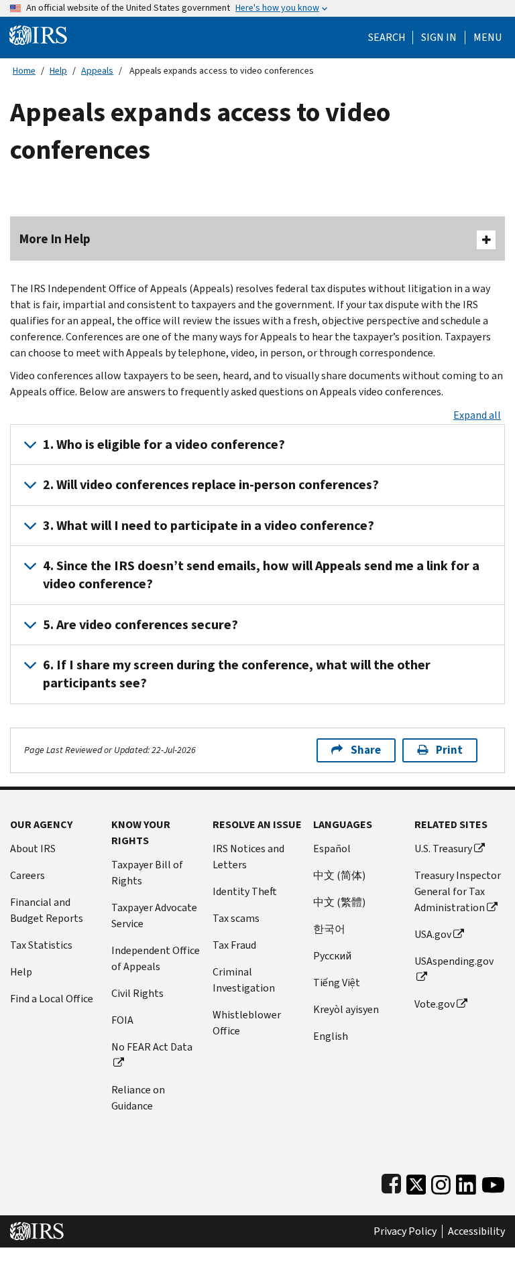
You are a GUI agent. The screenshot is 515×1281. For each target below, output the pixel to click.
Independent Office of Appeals (155, 958)
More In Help (55, 238)
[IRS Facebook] (391, 1182)
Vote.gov (434, 1004)
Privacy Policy (405, 1231)
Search (387, 37)
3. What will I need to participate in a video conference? (208, 526)
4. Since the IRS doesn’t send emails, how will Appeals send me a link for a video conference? (261, 575)
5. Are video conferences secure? (140, 625)
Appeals (97, 70)
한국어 (329, 929)
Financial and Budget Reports (46, 910)
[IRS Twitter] (416, 1182)
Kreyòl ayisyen (346, 1009)
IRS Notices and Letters (248, 856)
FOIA (122, 1020)
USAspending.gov (454, 961)
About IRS (33, 848)
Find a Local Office (51, 999)
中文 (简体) (339, 875)
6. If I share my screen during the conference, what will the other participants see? (237, 674)
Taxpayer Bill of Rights (147, 873)
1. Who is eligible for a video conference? (164, 444)
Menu (487, 37)
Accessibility (476, 1231)
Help (58, 70)
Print (449, 750)
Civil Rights (137, 993)
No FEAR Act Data (151, 1047)
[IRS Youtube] (493, 1182)
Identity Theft (245, 891)
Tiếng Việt (336, 982)
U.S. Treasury (443, 848)
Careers (27, 875)
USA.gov (432, 934)
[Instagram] (441, 1182)
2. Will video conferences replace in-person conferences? (211, 485)
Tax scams (236, 918)
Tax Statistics (41, 945)
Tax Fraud (234, 945)
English (330, 1036)
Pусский (332, 956)
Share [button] (366, 750)
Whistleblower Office (247, 1023)
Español (332, 848)
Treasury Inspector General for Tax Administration (457, 891)
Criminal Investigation (244, 980)
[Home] (38, 34)
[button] (439, 37)
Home (24, 70)
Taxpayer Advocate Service (154, 915)
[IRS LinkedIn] (466, 1182)
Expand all (477, 415)
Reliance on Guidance (138, 1098)
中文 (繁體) (339, 902)
